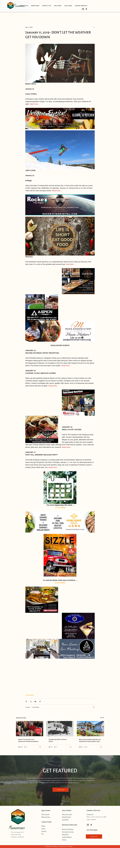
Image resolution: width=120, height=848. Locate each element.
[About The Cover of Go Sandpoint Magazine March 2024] (29, 728)
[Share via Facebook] (26, 701)
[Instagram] (83, 9)
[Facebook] (86, 9)
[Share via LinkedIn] (35, 701)
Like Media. (69, 846)
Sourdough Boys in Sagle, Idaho (58, 740)
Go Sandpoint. (54, 846)
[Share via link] (40, 701)
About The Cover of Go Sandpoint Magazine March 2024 (28, 740)
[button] (23, 5)
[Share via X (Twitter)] (31, 701)
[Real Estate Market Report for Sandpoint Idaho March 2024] (90, 728)
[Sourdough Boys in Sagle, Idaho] (60, 728)
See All (102, 717)
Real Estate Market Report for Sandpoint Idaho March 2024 (90, 740)
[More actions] (93, 27)
